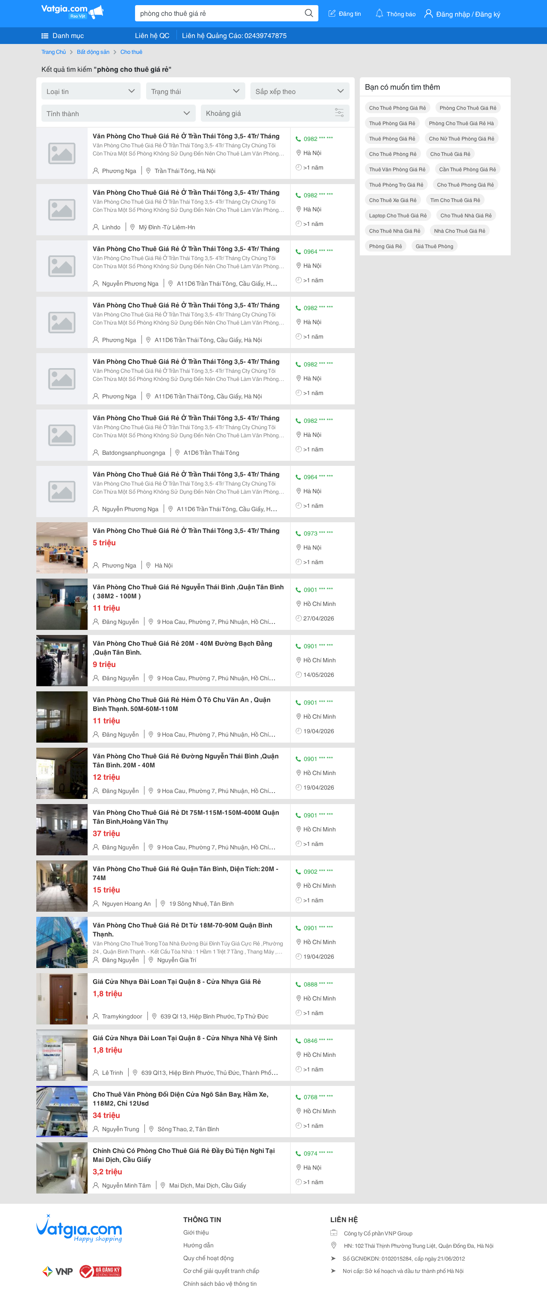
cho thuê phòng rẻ (393, 153)
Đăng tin (350, 13)
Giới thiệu (196, 1232)
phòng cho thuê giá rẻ (468, 107)
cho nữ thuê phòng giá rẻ (461, 138)
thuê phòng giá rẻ (392, 122)
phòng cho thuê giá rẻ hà (461, 122)
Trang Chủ (53, 51)
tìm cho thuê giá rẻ (455, 199)
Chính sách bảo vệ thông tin (220, 1283)
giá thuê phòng (434, 245)
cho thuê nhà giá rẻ (466, 215)
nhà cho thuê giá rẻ (459, 230)
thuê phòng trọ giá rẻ (396, 184)
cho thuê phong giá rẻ (465, 184)
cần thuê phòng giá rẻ (467, 169)
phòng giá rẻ (385, 245)
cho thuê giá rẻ (450, 153)
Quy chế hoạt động (208, 1257)
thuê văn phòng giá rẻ (397, 169)
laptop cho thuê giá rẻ (398, 215)
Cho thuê (131, 51)
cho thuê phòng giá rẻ (397, 107)
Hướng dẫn (198, 1245)
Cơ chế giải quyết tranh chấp (221, 1270)
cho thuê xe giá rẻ (393, 199)
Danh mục (67, 35)
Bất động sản (93, 51)
